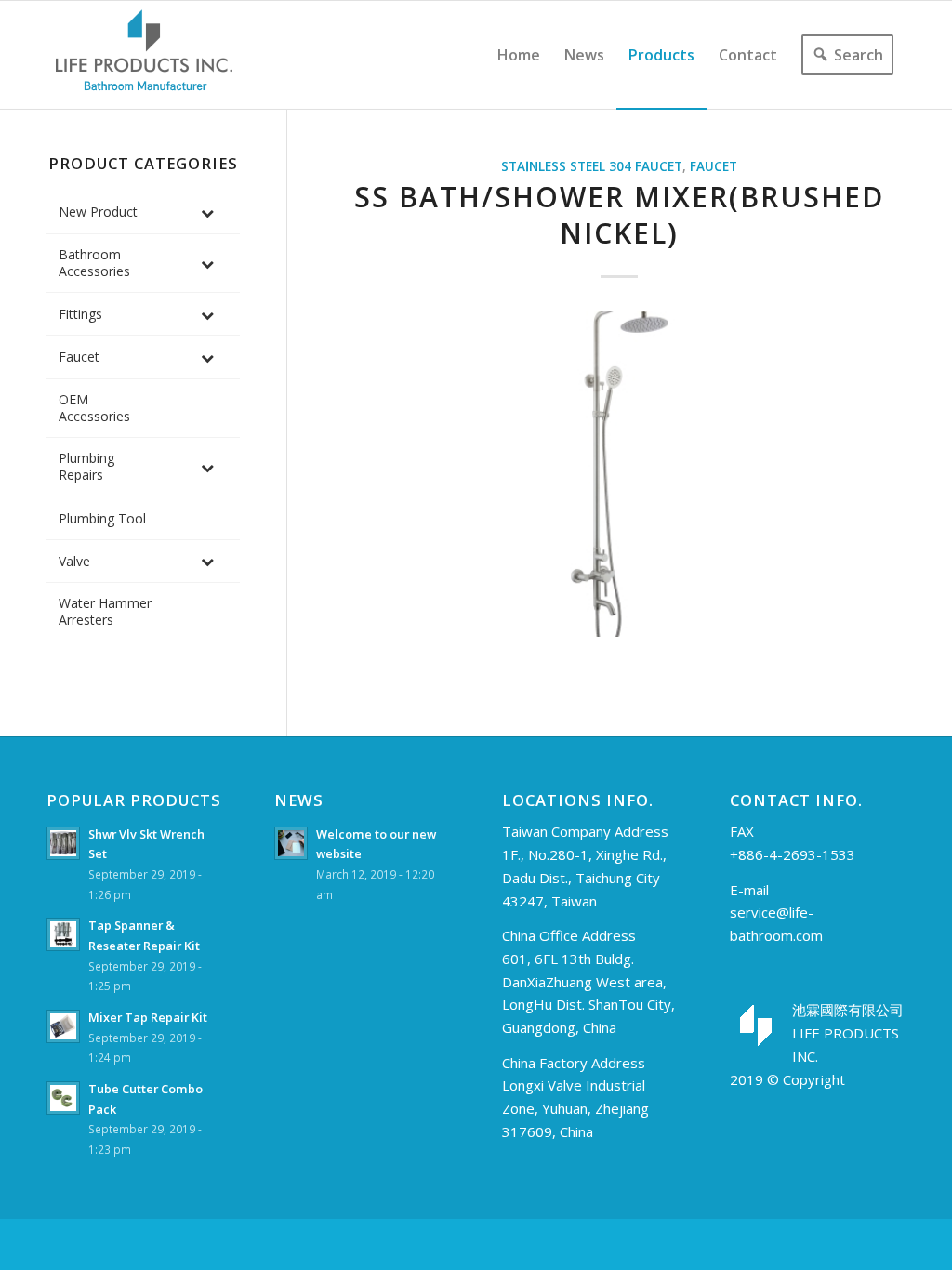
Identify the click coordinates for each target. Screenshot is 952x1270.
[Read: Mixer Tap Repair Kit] (63, 1026)
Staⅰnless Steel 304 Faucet (591, 166)
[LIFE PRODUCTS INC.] (144, 55)
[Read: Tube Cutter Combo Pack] (63, 1098)
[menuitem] (518, 55)
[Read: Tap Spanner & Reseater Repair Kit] (63, 934)
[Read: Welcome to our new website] (291, 843)
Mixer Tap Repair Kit (147, 1017)
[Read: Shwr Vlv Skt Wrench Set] (63, 843)
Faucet (713, 166)
